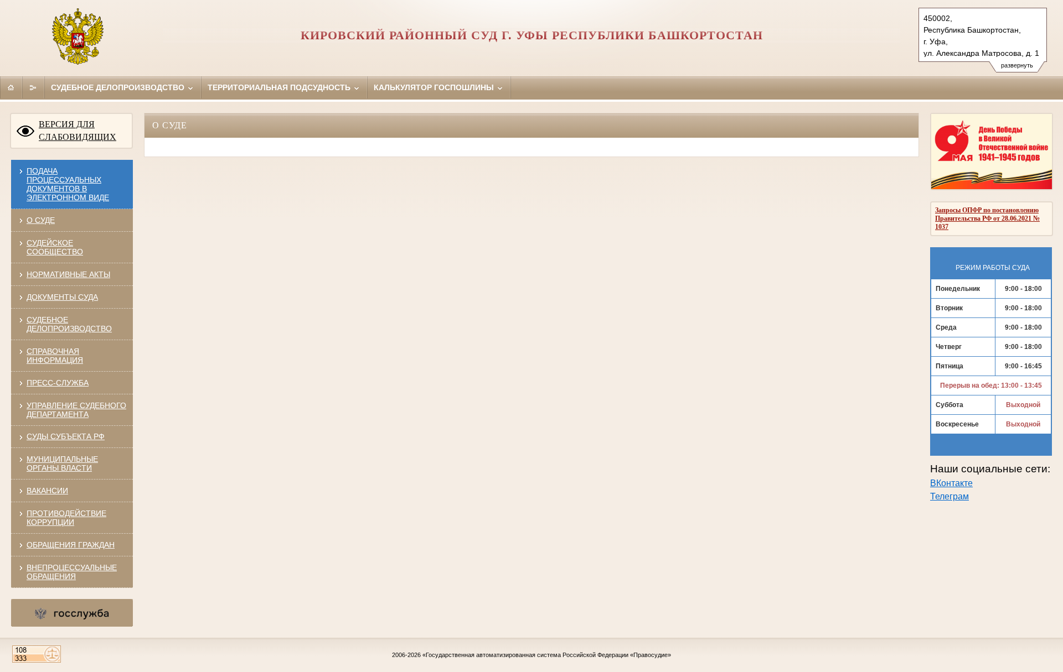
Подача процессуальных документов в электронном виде (68, 184)
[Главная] (11, 87)
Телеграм (949, 496)
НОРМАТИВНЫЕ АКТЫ (68, 274)
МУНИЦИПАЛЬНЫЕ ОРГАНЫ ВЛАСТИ (62, 463)
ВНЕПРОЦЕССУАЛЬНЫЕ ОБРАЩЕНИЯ (72, 572)
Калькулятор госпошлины (435, 87)
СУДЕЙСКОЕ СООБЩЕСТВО (55, 247)
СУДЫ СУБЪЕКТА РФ (66, 436)
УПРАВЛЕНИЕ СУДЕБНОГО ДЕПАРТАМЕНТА (76, 410)
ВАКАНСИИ (47, 490)
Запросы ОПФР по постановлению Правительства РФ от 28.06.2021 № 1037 (987, 218)
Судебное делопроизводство (119, 87)
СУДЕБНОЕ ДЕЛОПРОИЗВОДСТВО (69, 324)
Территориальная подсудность (280, 87)
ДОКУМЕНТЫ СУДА (62, 297)
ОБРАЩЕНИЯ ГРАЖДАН (71, 544)
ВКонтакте (951, 483)
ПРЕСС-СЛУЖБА (58, 382)
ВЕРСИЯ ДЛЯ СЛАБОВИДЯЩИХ (77, 130)
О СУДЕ (41, 220)
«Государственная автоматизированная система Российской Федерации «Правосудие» (546, 655)
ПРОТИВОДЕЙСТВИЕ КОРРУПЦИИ (66, 518)
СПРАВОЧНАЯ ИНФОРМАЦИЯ (55, 355)
